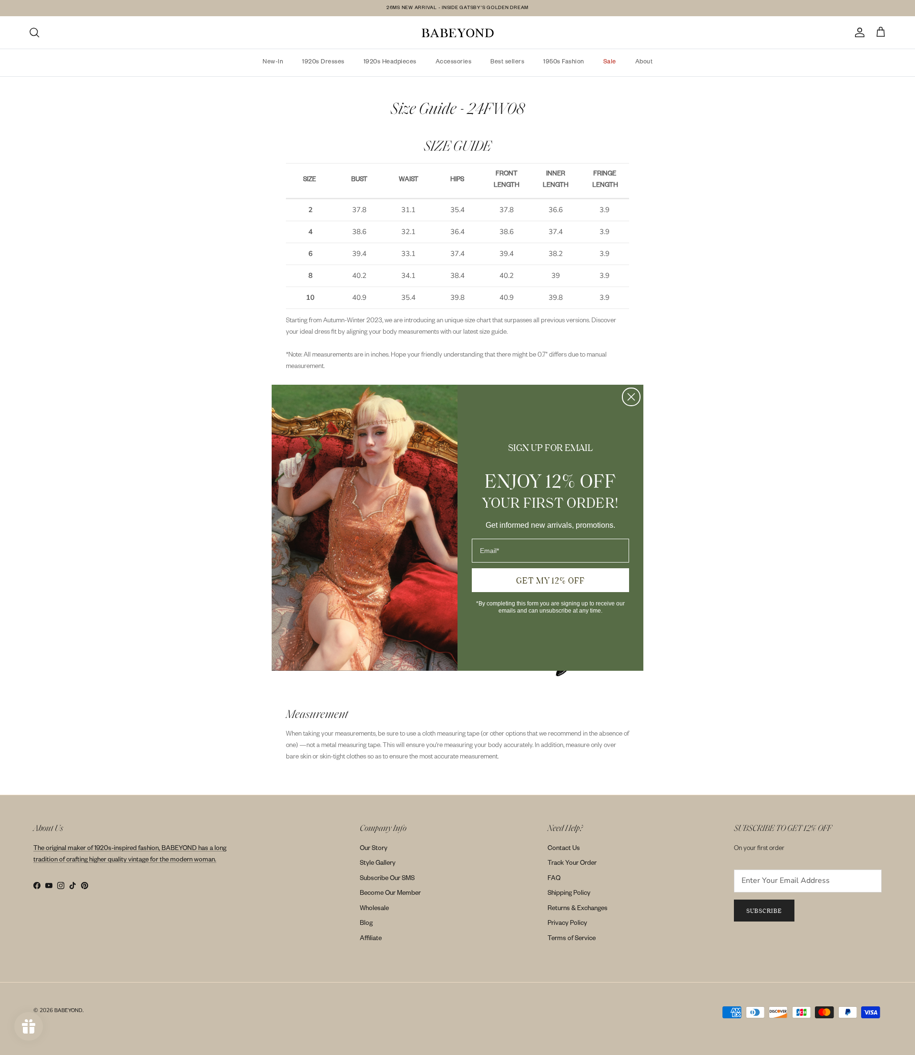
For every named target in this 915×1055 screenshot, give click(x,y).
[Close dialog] (631, 397)
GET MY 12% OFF (550, 580)
